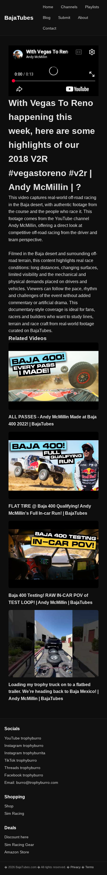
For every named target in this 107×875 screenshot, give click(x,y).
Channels (69, 7)
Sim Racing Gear (19, 844)
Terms (89, 867)
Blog (46, 17)
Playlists (92, 7)
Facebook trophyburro (23, 775)
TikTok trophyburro (20, 760)
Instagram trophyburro (23, 745)
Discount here (16, 837)
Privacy (76, 867)
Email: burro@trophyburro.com (31, 782)
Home (48, 7)
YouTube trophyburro (22, 738)
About (83, 17)
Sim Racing (14, 813)
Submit (64, 17)
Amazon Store (16, 852)
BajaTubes (18, 18)
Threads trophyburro (22, 767)
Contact (49, 28)
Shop (8, 806)
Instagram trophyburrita (24, 753)
